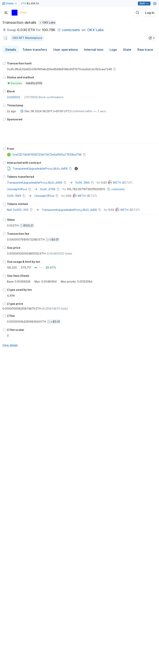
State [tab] (127, 50)
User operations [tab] (65, 50)
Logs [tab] (113, 50)
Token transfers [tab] (34, 50)
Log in (149, 13)
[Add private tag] (5, 38)
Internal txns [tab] (93, 50)
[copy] (115, 69)
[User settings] (155, 3)
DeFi (142, 3)
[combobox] (22, 111)
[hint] (4, 63)
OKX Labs (95, 30)
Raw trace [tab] (145, 50)
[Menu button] (6, 13)
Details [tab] (10, 50)
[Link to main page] (14, 13)
